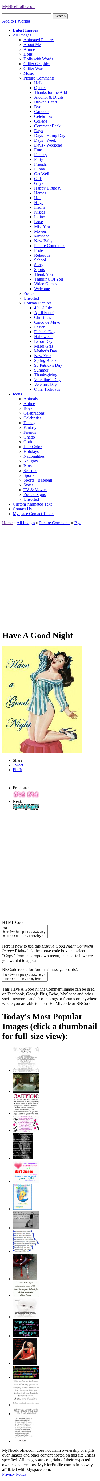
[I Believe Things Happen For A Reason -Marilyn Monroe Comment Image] (23, 1158)
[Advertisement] (50, 575)
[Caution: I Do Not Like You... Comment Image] (26, 1113)
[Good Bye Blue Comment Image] (26, 809)
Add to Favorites (16, 21)
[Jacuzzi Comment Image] (26, 1091)
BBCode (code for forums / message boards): (40, 969)
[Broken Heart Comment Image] (25, 1278)
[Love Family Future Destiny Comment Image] (26, 1251)
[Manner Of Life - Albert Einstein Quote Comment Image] (26, 1295)
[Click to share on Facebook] (42, 699)
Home (7, 522)
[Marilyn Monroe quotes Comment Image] (25, 1363)
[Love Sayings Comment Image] (26, 1070)
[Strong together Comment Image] (26, 1335)
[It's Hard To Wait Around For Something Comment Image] (26, 1227)
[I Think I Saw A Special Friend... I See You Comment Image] (22, 1209)
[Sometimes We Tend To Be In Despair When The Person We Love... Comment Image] (26, 1130)
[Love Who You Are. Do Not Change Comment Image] (26, 1181)
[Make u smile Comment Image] (26, 1413)
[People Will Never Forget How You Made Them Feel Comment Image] (26, 1377)
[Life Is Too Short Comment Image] (23, 1441)
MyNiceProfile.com (18, 6)
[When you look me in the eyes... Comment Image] (26, 1405)
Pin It (17, 769)
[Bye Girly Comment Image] (26, 796)
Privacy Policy (14, 1474)
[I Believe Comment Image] (26, 1317)
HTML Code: (13, 922)
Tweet (18, 765)
